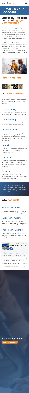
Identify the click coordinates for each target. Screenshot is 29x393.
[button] (26, 3)
